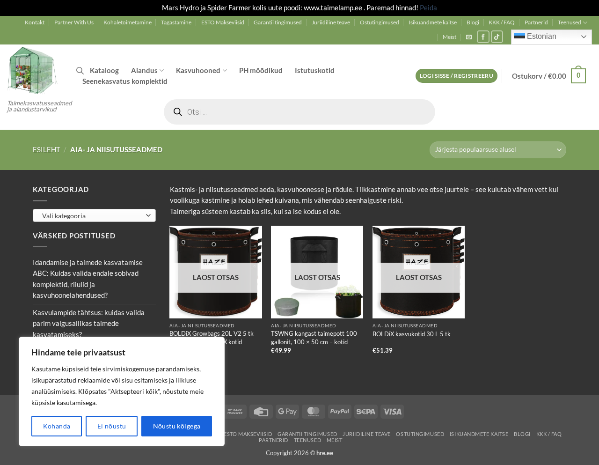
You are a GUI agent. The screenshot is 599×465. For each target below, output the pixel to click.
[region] (122, 391)
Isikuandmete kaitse (433, 22)
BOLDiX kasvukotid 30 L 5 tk (412, 334)
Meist (449, 36)
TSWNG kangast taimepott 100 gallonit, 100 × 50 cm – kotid (314, 337)
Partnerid (536, 22)
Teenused (569, 22)
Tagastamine (176, 22)
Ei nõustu (111, 426)
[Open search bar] (80, 70)
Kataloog (104, 70)
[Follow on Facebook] (483, 36)
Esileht (46, 149)
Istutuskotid (315, 70)
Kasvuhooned (198, 70)
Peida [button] (428, 7)
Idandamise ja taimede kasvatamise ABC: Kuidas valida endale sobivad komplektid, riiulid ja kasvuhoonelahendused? (88, 278)
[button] (469, 37)
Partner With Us (74, 22)
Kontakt (34, 22)
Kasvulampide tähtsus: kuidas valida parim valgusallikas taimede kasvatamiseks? (89, 323)
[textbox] (92, 215)
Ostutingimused (379, 22)
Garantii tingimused (278, 22)
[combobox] (94, 214)
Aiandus (144, 70)
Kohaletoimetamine (127, 22)
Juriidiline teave (331, 22)
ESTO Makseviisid (222, 22)
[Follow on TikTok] (497, 36)
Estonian (540, 36)
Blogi (473, 22)
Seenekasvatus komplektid (125, 81)
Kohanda (57, 426)
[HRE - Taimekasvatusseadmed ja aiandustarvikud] (34, 69)
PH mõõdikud (261, 70)
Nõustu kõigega (177, 426)
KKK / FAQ (502, 22)
